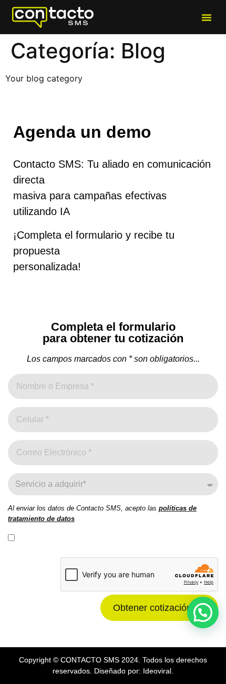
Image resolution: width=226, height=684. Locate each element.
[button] (206, 17)
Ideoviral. (158, 671)
